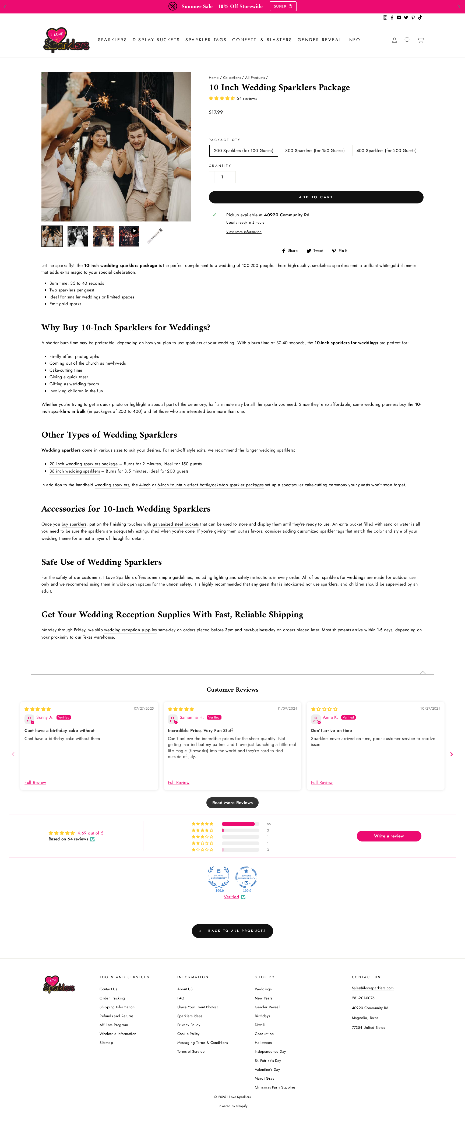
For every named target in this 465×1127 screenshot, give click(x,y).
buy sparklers (74, 524)
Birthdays (262, 1016)
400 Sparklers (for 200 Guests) (387, 150)
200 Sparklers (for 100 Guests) (244, 150)
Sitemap (106, 1042)
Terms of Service (191, 1051)
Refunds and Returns (116, 1016)
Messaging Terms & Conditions (202, 1042)
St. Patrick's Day (268, 1060)
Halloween (263, 1042)
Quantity (220, 165)
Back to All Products (236, 930)
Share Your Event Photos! (197, 1007)
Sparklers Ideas (189, 1016)
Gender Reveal (320, 40)
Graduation (264, 1033)
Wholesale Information (118, 1033)
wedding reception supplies (130, 630)
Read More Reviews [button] (232, 803)
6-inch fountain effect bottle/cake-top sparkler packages (210, 485)
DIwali (260, 1024)
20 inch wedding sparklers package (84, 464)
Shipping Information (117, 1007)
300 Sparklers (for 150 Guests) (315, 150)
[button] (223, 98)
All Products (255, 77)
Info (354, 40)
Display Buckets (156, 40)
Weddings (263, 989)
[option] (116, 146)
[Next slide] (451, 754)
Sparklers (112, 40)
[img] (37, 709)
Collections (232, 77)
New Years (264, 998)
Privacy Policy (188, 1024)
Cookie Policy (188, 1033)
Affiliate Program (114, 1024)
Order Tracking (112, 998)
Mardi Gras (264, 1078)
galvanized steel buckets (176, 524)
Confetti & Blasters (262, 40)
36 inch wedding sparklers (75, 471)
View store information (244, 231)
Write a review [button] (389, 836)
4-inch (144, 485)
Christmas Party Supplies (275, 1087)
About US (185, 989)
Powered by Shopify (232, 1106)
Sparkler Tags (206, 40)
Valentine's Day (267, 1069)
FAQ (181, 998)
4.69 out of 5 (90, 833)
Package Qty (225, 140)
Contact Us (108, 989)
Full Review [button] (35, 783)
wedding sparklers (112, 485)
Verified (231, 897)
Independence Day (270, 1051)
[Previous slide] (13, 754)
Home (214, 77)
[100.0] (219, 877)
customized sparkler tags (320, 531)
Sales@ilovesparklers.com (373, 988)
